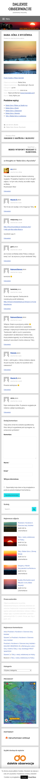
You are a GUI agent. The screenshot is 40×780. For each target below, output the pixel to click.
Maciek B (13, 200)
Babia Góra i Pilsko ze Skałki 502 (16, 105)
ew (11, 169)
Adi (5, 632)
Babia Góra (9, 127)
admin (22, 38)
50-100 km (9, 125)
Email (6, 471)
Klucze (16, 127)
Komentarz (8, 434)
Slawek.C (7, 637)
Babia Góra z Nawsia (13, 113)
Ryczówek (22, 127)
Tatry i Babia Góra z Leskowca (16, 116)
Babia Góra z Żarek (12, 108)
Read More (32, 777)
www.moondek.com (27, 93)
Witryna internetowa (11, 479)
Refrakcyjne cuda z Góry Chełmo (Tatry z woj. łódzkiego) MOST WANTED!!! (19, 648)
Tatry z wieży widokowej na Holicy (23, 654)
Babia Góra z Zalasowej (14, 111)
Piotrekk (13, 353)
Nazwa (6, 463)
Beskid (16, 125)
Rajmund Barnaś (16, 269)
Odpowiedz (7, 191)
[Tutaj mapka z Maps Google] (14, 78)
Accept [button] (24, 777)
